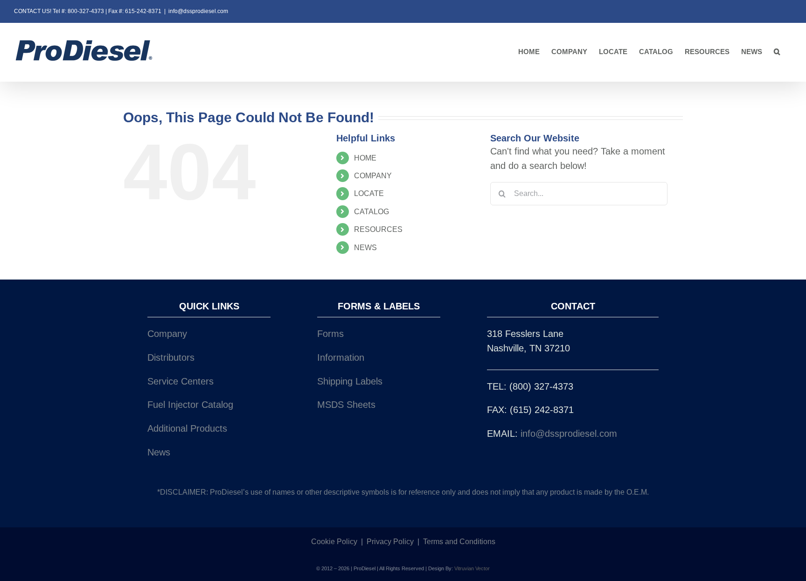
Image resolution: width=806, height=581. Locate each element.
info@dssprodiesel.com (198, 11)
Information (340, 357)
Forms (330, 334)
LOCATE (369, 193)
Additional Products (187, 428)
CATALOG (371, 212)
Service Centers (180, 381)
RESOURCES (378, 229)
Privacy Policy (390, 542)
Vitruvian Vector (472, 568)
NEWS (365, 248)
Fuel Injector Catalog (190, 404)
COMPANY (373, 176)
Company (167, 334)
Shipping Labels (349, 381)
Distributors (171, 357)
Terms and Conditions (459, 542)
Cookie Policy (334, 542)
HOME (365, 158)
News (158, 452)
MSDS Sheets (346, 404)
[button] (777, 52)
